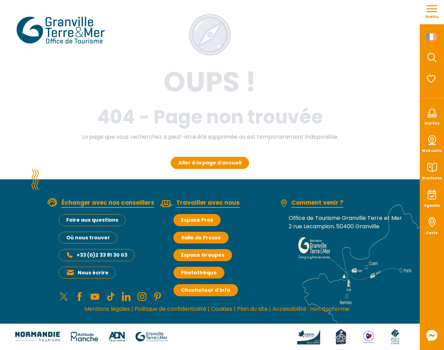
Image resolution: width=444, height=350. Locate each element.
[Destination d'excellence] (368, 336)
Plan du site (252, 309)
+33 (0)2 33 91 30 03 (102, 254)
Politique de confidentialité (170, 309)
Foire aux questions (92, 219)
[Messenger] (432, 335)
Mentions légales (107, 309)
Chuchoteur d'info (205, 290)
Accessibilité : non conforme (310, 309)
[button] (432, 57)
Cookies (221, 309)
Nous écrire (93, 272)
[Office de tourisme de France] (395, 336)
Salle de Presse (201, 237)
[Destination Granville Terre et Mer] (62, 30)
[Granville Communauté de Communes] (151, 336)
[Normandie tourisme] (37, 336)
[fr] (432, 37)
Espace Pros (197, 219)
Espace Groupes (202, 254)
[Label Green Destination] (308, 336)
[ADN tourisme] (117, 336)
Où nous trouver (88, 237)
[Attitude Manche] (84, 336)
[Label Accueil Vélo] (341, 336)
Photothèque (199, 272)
